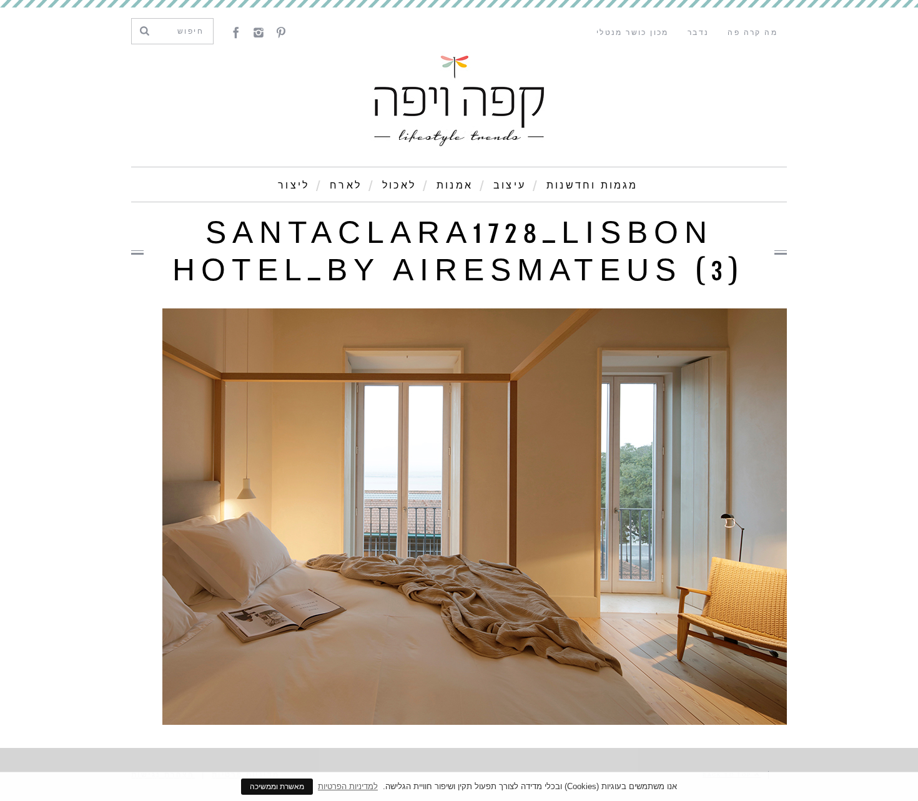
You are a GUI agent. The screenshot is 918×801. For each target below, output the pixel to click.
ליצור (293, 185)
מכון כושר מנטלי (632, 32)
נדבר (698, 32)
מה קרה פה (752, 32)
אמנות (455, 185)
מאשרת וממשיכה (277, 786)
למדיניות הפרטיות (348, 786)
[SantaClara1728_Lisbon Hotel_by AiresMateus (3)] (474, 721)
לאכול (399, 185)
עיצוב (509, 185)
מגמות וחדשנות (592, 185)
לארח (346, 185)
